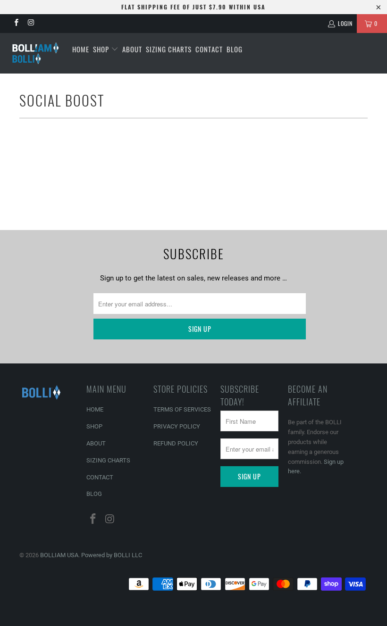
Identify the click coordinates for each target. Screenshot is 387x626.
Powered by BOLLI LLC (111, 555)
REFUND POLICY (175, 443)
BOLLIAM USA (59, 555)
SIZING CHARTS (169, 49)
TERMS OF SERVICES (182, 409)
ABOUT (132, 49)
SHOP (102, 49)
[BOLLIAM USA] (35, 53)
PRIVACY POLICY (176, 426)
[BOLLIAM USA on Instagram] (30, 23)
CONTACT (209, 49)
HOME (80, 49)
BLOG (235, 49)
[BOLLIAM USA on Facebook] (16, 23)
